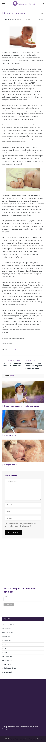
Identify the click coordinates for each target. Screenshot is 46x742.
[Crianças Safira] (23, 421)
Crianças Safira (10, 435)
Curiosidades (6, 641)
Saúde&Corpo (6, 664)
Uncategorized (7, 672)
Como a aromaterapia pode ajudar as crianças (21, 406)
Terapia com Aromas (10, 19)
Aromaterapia (6, 629)
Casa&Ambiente (7, 633)
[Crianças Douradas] (23, 451)
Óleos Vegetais (7, 660)
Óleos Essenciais (7, 656)
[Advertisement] (20, 560)
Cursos (4, 644)
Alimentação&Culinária (9, 625)
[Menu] (3, 3)
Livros (4, 648)
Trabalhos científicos (9, 668)
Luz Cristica (12, 349)
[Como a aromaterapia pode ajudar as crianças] (23, 392)
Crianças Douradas (11, 465)
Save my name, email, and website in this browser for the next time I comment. (20, 525)
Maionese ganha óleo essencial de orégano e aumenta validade (33, 365)
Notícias (41, 19)
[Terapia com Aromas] (24, 3)
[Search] (43, 3)
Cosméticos (6, 637)
